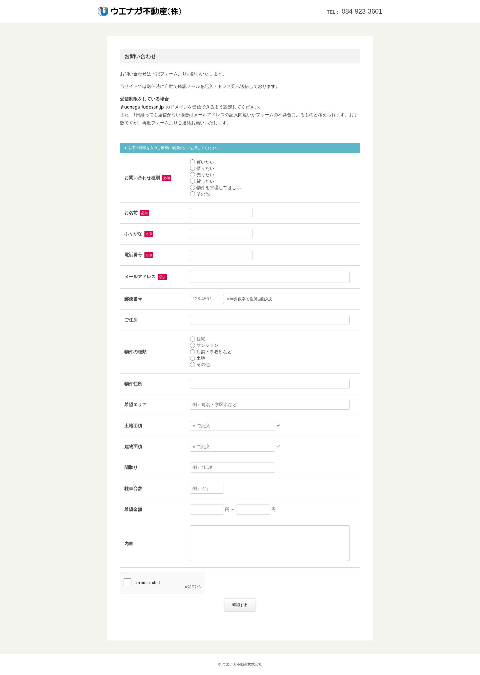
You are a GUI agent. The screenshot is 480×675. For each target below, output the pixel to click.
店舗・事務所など (214, 351)
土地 (200, 358)
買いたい (205, 162)
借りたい (205, 168)
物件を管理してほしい (218, 187)
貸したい (205, 181)
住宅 (200, 339)
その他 (203, 194)
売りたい (205, 174)
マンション (207, 345)
